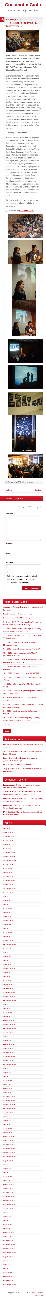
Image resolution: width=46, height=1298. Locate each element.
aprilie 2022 (7, 932)
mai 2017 (6, 1076)
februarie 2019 (8, 1020)
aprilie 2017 (7, 1080)
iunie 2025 (7, 844)
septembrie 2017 (9, 1064)
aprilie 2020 (7, 980)
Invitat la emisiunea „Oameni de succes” (17, 614)
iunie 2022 (7, 924)
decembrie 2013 (9, 1241)
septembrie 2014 (9, 1205)
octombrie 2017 (9, 1061)
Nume (9, 544)
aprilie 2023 (7, 908)
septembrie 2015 (9, 1157)
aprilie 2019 (7, 1012)
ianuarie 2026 (8, 832)
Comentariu (11, 513)
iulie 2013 (6, 1261)
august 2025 (8, 840)
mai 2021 (6, 960)
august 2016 (8, 1113)
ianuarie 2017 (8, 1092)
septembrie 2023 (9, 888)
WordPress (31, 1293)
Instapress (7, 805)
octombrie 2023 (9, 884)
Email (9, 553)
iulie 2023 (6, 896)
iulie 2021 (6, 952)
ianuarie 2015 (8, 1189)
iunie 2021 (7, 956)
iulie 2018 (6, 1036)
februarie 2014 (8, 1233)
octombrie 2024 (9, 856)
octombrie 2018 (9, 1024)
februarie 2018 (8, 1044)
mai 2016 (6, 1125)
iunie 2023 (7, 900)
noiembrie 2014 (9, 1197)
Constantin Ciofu (23, 4)
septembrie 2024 (9, 860)
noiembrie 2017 (9, 1056)
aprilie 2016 (7, 1129)
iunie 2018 (7, 1040)
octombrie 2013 (9, 1249)
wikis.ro (6, 799)
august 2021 (8, 948)
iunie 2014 (7, 1217)
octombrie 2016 (9, 1104)
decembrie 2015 (9, 1145)
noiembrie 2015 (9, 1149)
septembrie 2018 (9, 1028)
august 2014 (8, 1209)
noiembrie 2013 (9, 1245)
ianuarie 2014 (8, 1237)
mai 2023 (6, 904)
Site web (9, 563)
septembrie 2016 (9, 1108)
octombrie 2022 (9, 920)
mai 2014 (6, 1221)
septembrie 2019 (9, 1000)
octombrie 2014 (9, 1201)
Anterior (9, 490)
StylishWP (39, 1295)
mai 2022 (6, 928)
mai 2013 (6, 1269)
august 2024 (8, 864)
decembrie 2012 (9, 1281)
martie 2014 (7, 1229)
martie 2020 (7, 984)
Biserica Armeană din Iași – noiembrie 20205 (20, 765)
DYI (4, 812)
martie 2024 (7, 872)
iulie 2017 (6, 1068)
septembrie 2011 (9, 1285)
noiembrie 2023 (9, 880)
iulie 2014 (6, 1213)
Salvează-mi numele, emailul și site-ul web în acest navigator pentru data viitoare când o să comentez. (22, 579)
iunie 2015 (7, 1169)
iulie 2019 (6, 1004)
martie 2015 (7, 1181)
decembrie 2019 (9, 988)
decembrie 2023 (9, 876)
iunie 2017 (7, 1073)
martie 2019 (7, 1016)
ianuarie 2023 (8, 916)
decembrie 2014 (9, 1193)
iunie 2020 (7, 972)
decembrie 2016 (9, 1097)
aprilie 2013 (7, 1273)
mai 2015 (6, 1172)
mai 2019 (6, 1008)
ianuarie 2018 (8, 1048)
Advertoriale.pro (9, 792)
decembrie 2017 (9, 1052)
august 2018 (8, 1033)
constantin (29, 482)
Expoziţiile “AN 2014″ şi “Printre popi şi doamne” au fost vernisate (21, 22)
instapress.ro (8, 785)
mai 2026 (6, 828)
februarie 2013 (8, 1277)
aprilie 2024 (7, 868)
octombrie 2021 (9, 940)
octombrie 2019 (9, 996)
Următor (38, 490)
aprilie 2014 (7, 1225)
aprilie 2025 (7, 848)
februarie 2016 (8, 1137)
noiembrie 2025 (9, 836)
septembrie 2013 (9, 1253)
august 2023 (8, 892)
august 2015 (8, 1161)
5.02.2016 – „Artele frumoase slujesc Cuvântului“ (21, 649)
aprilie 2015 (7, 1177)
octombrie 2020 (9, 968)
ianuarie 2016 (8, 1141)
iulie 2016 (6, 1117)
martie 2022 (7, 936)
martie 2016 (7, 1132)
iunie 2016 (7, 1120)
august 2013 (8, 1257)
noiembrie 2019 (9, 992)
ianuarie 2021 (8, 964)
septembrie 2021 (9, 944)
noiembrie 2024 (9, 852)
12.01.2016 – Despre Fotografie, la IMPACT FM (21, 673)
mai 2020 (6, 976)
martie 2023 (7, 912)
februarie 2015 (8, 1185)
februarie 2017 (8, 1089)
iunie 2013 (7, 1265)
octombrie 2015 (9, 1153)
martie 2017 (7, 1085)
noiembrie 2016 (9, 1101)
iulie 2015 (6, 1165)
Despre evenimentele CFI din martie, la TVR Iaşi (20, 618)
